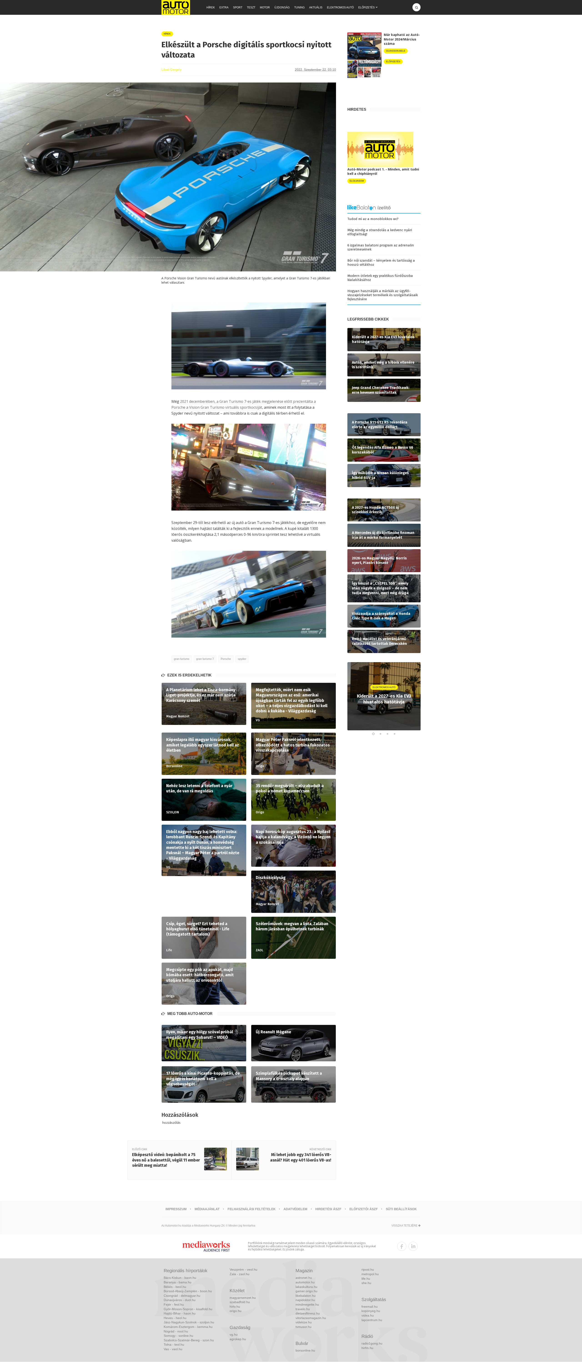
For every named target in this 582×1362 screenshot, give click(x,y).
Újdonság (282, 7)
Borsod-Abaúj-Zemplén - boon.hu (188, 1291)
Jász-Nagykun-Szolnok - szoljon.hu (189, 1322)
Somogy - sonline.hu (178, 1335)
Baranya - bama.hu (177, 1282)
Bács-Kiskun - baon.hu (180, 1277)
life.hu (365, 1278)
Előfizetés (366, 7)
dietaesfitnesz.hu (308, 1313)
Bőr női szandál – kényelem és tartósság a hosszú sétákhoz (381, 262)
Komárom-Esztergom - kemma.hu (188, 1327)
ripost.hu (367, 1269)
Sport (237, 7)
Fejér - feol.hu (174, 1304)
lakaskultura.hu (306, 1287)
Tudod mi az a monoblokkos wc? (373, 219)
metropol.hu (370, 1274)
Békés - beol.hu (175, 1287)
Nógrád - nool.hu (176, 1331)
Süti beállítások (401, 1209)
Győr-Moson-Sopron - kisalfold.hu (188, 1309)
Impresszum (176, 1209)
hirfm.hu (367, 1348)
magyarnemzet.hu (243, 1297)
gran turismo (181, 659)
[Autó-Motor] (175, 7)
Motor (265, 7)
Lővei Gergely (171, 69)
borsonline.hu (305, 1350)
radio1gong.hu (371, 1343)
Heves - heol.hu (175, 1318)
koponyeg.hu (370, 1311)
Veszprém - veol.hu (243, 1269)
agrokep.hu (238, 1339)
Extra (223, 7)
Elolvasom (357, 181)
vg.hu (234, 1334)
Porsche (226, 659)
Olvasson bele (395, 51)
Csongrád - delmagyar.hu (182, 1295)
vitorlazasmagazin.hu (311, 1318)
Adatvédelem (295, 1209)
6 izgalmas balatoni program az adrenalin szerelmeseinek (380, 247)
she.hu (366, 1283)
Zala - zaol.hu (239, 1274)
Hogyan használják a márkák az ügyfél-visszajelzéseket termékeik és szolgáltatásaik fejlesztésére (382, 295)
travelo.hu (303, 1309)
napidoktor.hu (305, 1300)
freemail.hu (369, 1306)
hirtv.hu (235, 1306)
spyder (242, 659)
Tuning (299, 7)
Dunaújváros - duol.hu (180, 1300)
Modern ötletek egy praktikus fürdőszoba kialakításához (380, 278)
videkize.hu (304, 1322)
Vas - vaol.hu (173, 1349)
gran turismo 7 (205, 659)
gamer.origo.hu (306, 1291)
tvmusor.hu (303, 1327)
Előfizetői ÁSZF (363, 1209)
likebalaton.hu (306, 1295)
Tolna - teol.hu (174, 1344)
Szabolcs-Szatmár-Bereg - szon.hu (189, 1340)
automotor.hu (305, 1282)
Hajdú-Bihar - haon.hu (180, 1313)
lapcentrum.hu (371, 1320)
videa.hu (367, 1315)
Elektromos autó (340, 7)
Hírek (210, 7)
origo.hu (235, 1311)
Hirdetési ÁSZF (328, 1209)
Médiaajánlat (207, 1209)
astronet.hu (304, 1277)
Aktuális (315, 7)
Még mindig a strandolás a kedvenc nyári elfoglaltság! (379, 232)
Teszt (251, 7)
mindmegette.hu (307, 1304)
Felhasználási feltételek (252, 1209)
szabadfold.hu (240, 1302)
